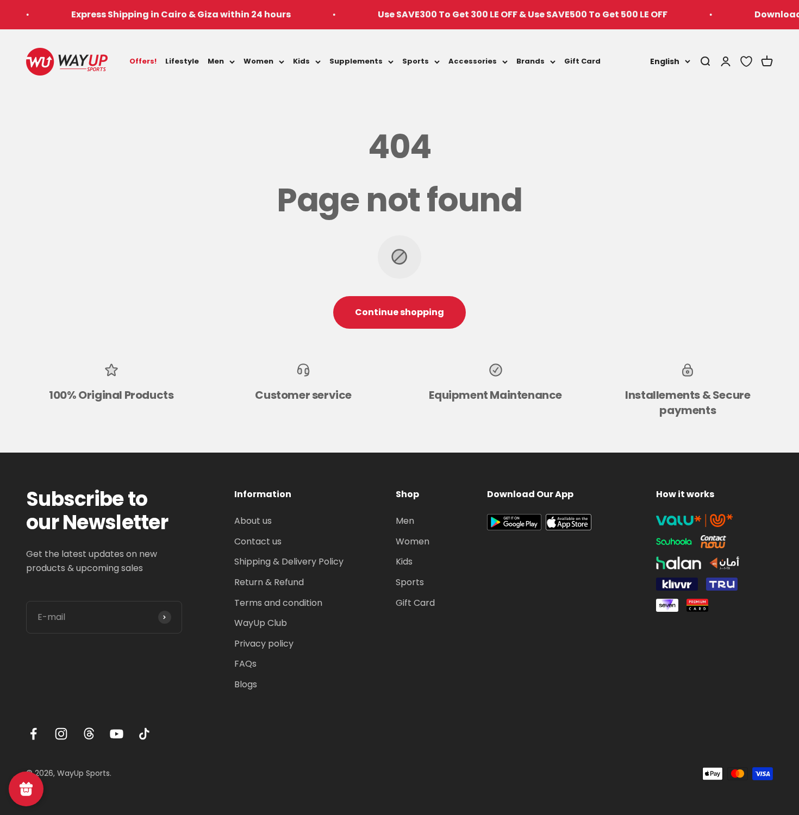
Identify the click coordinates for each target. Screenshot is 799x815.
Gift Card (582, 61)
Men (216, 61)
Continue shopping (399, 312)
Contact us (258, 541)
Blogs (245, 684)
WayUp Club (260, 623)
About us (253, 521)
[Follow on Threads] (89, 733)
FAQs (245, 663)
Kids (301, 61)
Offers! (143, 61)
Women (258, 61)
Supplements (356, 61)
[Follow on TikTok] (144, 733)
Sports (415, 61)
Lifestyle (182, 61)
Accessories (472, 61)
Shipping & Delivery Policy (289, 561)
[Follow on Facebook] (33, 733)
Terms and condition (278, 603)
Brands (530, 61)
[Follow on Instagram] (61, 733)
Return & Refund (269, 582)
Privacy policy (264, 643)
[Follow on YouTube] (116, 733)
